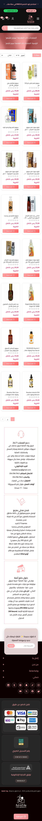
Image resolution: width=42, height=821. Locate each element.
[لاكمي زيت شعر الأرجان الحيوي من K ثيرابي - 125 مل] (31, 204)
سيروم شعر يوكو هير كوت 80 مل (10, 128)
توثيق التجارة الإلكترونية (21, 774)
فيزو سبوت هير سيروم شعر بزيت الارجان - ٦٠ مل (32, 128)
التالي (2, 419)
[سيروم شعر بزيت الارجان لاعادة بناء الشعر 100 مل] (10, 248)
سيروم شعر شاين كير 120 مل (31, 84)
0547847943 (15, 473)
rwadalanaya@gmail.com (21, 469)
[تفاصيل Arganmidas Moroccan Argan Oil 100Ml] (31, 292)
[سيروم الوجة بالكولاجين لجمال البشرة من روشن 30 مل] (10, 381)
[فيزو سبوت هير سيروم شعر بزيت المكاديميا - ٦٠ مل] (31, 160)
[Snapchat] (26, 685)
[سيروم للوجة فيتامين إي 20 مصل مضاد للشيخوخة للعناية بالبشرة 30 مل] (31, 381)
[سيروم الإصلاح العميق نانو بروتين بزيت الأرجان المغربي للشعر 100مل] (10, 336)
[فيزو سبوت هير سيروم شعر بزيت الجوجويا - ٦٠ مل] (10, 160)
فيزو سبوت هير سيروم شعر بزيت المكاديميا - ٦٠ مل (32, 172)
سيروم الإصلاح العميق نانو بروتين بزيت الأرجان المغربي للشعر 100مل (11, 349)
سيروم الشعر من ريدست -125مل (11, 217)
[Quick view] (3, 73)
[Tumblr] (14, 685)
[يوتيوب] (20, 691)
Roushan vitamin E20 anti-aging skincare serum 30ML (32, 393)
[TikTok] (32, 685)
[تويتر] (26, 691)
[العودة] (38, 4)
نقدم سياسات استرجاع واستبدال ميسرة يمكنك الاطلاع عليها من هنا (21, 531)
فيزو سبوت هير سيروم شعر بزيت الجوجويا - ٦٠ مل (10, 172)
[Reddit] (38, 691)
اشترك (11, 645)
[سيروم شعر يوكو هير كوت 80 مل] (10, 115)
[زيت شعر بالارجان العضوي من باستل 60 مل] (10, 292)
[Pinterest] (20, 685)
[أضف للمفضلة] (3, 64)
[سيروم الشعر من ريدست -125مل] (10, 204)
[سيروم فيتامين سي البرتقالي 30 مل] (10, 71)
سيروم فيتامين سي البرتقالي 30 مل (12, 84)
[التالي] (4, 4)
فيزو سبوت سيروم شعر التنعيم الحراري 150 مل (32, 261)
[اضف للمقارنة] (3, 69)
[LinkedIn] (8, 685)
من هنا (11, 547)
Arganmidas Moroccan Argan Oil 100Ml (32, 305)
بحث (5, 28)
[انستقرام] (38, 685)
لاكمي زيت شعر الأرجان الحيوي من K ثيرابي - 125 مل (31, 217)
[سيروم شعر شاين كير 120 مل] (31, 71)
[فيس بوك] (32, 691)
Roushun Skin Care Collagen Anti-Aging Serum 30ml (12, 393)
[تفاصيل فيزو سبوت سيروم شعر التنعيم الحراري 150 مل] (31, 248)
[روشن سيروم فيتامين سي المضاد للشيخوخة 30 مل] (31, 336)
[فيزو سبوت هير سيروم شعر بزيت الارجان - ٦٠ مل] (31, 115)
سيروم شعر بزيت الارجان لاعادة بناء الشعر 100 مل (10, 261)
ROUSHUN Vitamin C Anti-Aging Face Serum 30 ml (32, 349)
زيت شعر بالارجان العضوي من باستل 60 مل (10, 305)
